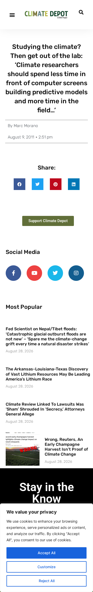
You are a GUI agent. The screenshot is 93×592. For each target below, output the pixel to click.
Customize (46, 567)
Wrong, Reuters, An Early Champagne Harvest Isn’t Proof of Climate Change (66, 447)
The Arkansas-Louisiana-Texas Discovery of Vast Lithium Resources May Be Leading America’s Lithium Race (48, 374)
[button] (12, 14)
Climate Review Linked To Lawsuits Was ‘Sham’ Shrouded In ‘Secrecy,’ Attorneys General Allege (45, 409)
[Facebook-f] (13, 273)
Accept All (46, 553)
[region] (46, 547)
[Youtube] (34, 273)
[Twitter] (55, 273)
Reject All (47, 581)
